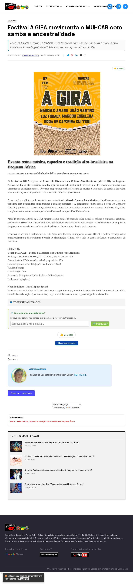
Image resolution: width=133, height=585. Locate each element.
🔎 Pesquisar (100, 323)
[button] (118, 6)
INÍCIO (38, 6)
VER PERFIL (80, 375)
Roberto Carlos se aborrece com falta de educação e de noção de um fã (58, 470)
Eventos (12, 21)
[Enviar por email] (80, 55)
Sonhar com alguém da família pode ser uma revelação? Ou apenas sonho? (59, 456)
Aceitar (24, 579)
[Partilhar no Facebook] (64, 55)
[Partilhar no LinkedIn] (76, 55)
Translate (74, 407)
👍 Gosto (118, 68)
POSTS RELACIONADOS (27, 302)
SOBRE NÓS (52, 6)
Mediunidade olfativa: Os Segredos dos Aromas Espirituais (52, 442)
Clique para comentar (66, 343)
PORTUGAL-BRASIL (76, 6)
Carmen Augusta (37, 369)
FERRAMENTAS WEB (105, 6)
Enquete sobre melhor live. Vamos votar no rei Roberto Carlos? (54, 484)
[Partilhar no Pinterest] (72, 55)
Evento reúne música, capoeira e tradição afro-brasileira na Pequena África (42, 421)
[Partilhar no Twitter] (68, 55)
